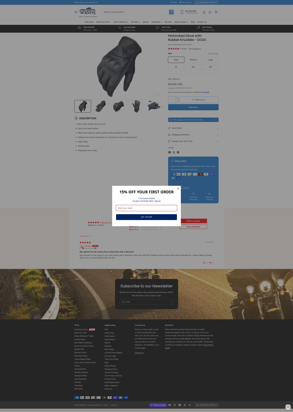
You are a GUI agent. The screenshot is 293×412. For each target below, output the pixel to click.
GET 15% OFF (146, 217)
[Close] (178, 188)
